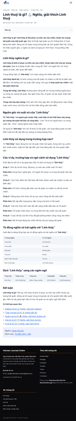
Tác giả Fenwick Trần (10, 399)
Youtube (42, 366)
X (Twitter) (43, 376)
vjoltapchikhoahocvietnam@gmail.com (19, 373)
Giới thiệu (6, 396)
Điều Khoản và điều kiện (11, 409)
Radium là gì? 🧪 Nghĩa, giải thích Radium (23, 309)
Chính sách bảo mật (9, 406)
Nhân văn (14, 10)
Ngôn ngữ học (24, 10)
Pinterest (43, 373)
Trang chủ (6, 10)
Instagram (43, 363)
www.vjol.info (18, 331)
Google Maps (44, 356)
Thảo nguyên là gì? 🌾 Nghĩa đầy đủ (21, 313)
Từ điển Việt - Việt (37, 10)
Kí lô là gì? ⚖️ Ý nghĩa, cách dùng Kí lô (22, 324)
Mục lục (8, 30)
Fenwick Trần (9, 23)
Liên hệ (5, 402)
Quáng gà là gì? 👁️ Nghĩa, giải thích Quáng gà (25, 316)
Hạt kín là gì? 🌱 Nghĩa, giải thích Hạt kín (23, 320)
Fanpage (43, 359)
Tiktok (42, 369)
